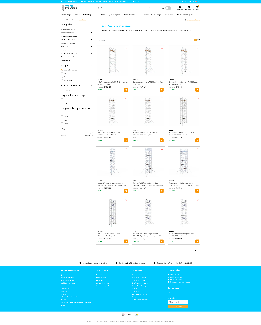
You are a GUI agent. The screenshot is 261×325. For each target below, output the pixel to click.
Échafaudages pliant (138, 280)
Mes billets (99, 280)
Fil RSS (63, 305)
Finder (74, 20)
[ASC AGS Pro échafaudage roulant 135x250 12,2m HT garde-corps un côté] (148, 212)
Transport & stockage (139, 297)
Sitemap (63, 294)
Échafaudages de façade (140, 283)
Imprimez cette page (193, 20)
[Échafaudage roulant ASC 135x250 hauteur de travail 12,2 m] (148, 111)
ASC (65, 73)
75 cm (65, 100)
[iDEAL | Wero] (124, 315)
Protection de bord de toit (140, 299)
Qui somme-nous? (66, 275)
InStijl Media (171, 321)
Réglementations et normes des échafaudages (76, 302)
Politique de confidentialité (70, 297)
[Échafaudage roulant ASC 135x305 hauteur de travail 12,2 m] (184, 111)
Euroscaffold (68, 80)
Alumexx (66, 77)
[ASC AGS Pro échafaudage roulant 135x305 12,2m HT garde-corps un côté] (184, 212)
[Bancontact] (137, 315)
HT (173, 8)
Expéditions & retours (68, 283)
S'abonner (178, 306)
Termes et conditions (68, 277)
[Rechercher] (150, 7)
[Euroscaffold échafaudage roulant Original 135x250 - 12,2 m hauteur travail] (148, 162)
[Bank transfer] (130, 315)
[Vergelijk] (191, 2)
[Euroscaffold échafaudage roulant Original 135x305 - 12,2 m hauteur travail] (184, 162)
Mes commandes (101, 277)
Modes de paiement (67, 280)
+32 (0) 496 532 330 (175, 277)
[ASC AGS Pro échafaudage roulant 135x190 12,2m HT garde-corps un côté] (112, 212)
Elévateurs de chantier (139, 294)
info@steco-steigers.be (177, 279)
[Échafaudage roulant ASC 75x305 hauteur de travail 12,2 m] (184, 60)
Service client (65, 288)
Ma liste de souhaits (102, 283)
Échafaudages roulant (139, 277)
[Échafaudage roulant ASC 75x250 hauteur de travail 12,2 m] (148, 60)
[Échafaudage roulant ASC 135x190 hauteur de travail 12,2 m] (112, 111)
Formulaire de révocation (69, 286)
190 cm (66, 117)
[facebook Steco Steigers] (169, 293)
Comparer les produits (103, 286)
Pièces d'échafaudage (139, 286)
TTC (162, 8)
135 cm (66, 103)
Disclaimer (64, 291)
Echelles (135, 288)
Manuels (63, 299)
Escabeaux (135, 291)
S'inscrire (99, 275)
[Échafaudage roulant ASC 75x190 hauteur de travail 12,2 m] (112, 60)
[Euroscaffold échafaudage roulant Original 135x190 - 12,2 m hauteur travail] (112, 162)
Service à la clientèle (180, 2)
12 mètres (82, 20)
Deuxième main (137, 275)
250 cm (66, 120)
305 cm (66, 124)
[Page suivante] (198, 251)
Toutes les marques (71, 70)
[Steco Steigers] (69, 8)
